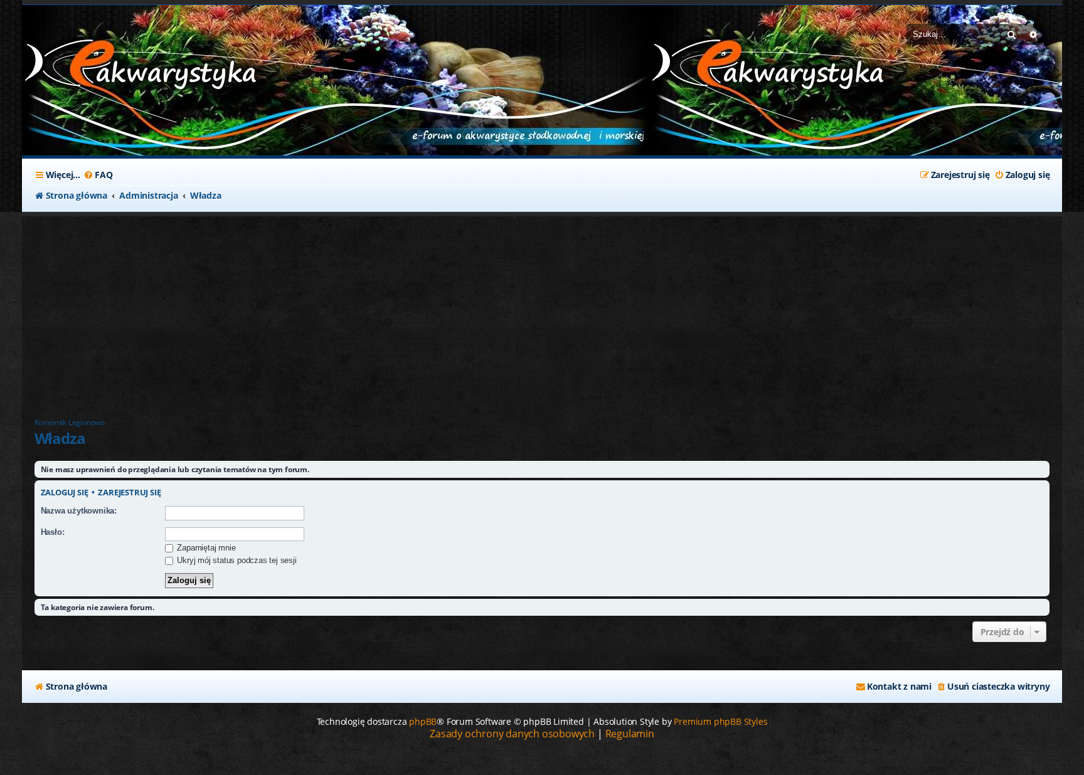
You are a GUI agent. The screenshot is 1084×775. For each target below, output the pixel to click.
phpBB (423, 721)
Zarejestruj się (129, 493)
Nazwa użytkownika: (79, 510)
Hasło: (53, 532)
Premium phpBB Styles (720, 721)
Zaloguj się (64, 493)
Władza (60, 438)
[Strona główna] (116, 67)
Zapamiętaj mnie (205, 547)
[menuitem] (97, 175)
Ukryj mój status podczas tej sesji (236, 560)
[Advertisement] (335, 310)
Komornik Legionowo (70, 422)
